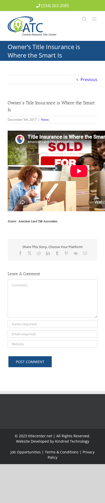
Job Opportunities (25, 452)
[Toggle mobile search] (84, 19)
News (45, 119)
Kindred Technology (72, 441)
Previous (89, 79)
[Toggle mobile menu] (94, 19)
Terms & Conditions (61, 452)
